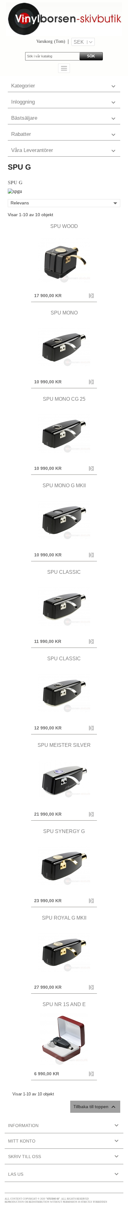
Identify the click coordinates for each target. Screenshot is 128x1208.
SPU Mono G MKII (64, 485)
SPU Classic (64, 572)
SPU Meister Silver (64, 745)
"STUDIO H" (53, 1198)
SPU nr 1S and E (64, 1004)
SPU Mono (64, 312)
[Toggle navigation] (64, 68)
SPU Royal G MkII (64, 917)
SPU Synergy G (64, 831)
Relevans (65, 203)
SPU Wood (64, 226)
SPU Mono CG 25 (64, 399)
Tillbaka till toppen (95, 1107)
